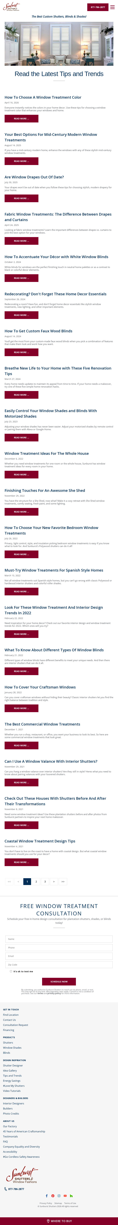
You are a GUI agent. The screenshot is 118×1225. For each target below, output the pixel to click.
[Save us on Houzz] (71, 1196)
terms (40, 993)
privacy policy (54, 993)
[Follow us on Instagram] (59, 1196)
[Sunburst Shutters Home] (11, 7)
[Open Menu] (112, 7)
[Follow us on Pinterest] (52, 1196)
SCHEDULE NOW (59, 981)
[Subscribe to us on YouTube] (65, 1196)
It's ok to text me (23, 971)
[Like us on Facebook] (46, 1196)
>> (63, 881)
